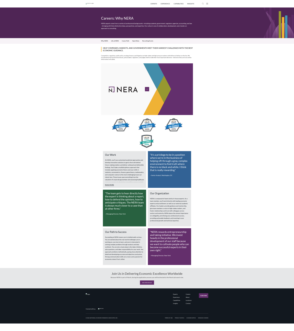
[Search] (203, 4)
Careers (188, 294)
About (187, 297)
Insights (175, 303)
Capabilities (176, 300)
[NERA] (90, 3)
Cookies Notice (191, 318)
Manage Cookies (203, 318)
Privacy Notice (179, 318)
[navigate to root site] (88, 294)
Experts (175, 294)
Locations (189, 300)
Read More (109, 185)
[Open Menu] (207, 4)
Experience (176, 297)
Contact (188, 303)
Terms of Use (169, 318)
